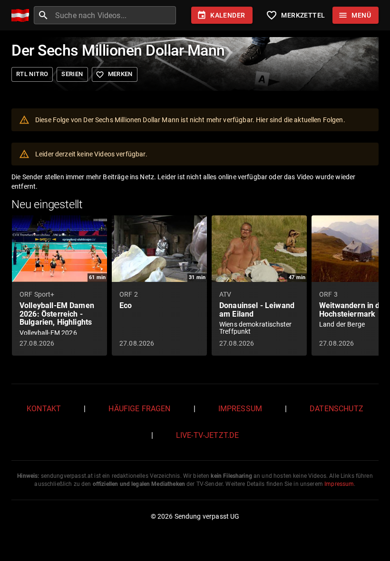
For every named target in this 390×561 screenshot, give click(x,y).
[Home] (22, 15)
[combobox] (114, 15)
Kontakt (44, 408)
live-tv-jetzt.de (207, 435)
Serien (72, 73)
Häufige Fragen (139, 408)
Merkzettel (295, 15)
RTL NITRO (32, 73)
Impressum (240, 408)
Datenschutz (336, 408)
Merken (114, 74)
